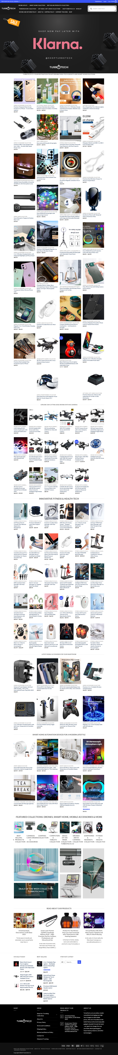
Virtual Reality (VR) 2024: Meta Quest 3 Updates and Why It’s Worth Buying (87, 932)
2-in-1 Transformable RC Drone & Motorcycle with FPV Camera (51, 488)
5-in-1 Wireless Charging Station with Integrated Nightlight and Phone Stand (24, 254)
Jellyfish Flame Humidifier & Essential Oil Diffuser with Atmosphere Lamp (24, 182)
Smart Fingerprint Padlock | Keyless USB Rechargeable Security (69, 804)
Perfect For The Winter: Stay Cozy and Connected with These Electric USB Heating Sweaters (64, 933)
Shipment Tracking (62, 12)
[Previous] (14, 834)
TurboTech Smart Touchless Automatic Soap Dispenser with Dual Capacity (70, 145)
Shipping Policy (49, 12)
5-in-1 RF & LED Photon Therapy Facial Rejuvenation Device (66, 614)
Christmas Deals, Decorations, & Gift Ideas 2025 (18, 932)
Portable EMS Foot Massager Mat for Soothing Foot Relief (34, 554)
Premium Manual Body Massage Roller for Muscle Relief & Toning (35, 614)
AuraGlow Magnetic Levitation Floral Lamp (70, 181)
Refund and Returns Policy (28, 12)
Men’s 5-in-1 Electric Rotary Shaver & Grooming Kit (19, 644)
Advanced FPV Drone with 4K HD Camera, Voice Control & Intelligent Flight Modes (35, 489)
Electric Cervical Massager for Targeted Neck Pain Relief (35, 584)
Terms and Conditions (43, 1025)
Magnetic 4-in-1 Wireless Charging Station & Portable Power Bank (92, 359)
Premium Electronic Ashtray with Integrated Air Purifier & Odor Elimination (92, 396)
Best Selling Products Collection (58, 5)
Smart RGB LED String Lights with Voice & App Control (46, 214)
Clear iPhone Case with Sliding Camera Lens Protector (93, 287)
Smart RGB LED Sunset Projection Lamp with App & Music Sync (92, 251)
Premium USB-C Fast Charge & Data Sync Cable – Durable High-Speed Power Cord (23, 146)
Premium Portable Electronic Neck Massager (46, 325)
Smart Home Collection (37, 5)
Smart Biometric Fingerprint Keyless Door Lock (23, 218)
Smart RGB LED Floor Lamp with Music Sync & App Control (47, 804)
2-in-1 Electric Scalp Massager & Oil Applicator (80, 524)
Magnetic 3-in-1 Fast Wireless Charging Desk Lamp (24, 326)
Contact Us (40, 1035)
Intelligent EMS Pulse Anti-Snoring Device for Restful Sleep (81, 584)
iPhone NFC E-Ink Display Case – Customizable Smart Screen (45, 687)
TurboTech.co (98, 1)
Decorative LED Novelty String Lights (47, 143)
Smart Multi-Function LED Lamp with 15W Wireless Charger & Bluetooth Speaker (93, 805)
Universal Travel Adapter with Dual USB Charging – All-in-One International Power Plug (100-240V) (24, 688)
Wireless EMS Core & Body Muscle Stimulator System (66, 644)
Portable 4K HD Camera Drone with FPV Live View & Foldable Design (35, 458)
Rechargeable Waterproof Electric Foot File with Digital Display (36, 644)
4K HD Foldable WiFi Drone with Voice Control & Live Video (35, 429)
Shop (70, 12)
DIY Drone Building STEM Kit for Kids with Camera (50, 429)
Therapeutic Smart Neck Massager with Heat (51, 583)
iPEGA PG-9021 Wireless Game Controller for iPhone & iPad (68, 725)
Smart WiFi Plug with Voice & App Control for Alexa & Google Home (23, 768)
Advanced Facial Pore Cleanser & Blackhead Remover (96, 614)
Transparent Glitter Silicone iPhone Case (23, 290)
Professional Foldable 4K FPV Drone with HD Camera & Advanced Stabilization (82, 489)
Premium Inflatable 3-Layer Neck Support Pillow (35, 524)
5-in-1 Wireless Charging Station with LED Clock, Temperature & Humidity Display (24, 726)
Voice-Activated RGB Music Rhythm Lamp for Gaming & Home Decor (92, 768)
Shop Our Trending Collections (43, 1015)
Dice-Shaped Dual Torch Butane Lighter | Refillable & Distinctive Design (93, 107)
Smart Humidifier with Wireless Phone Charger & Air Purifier (70, 289)
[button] (105, 1)
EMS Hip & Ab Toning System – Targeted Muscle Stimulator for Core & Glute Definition (66, 525)
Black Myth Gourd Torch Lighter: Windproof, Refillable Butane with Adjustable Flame (69, 363)
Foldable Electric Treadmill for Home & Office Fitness (96, 554)
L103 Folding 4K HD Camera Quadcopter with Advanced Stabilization (20, 429)
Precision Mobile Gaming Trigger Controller (46, 725)
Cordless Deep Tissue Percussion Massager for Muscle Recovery (97, 584)
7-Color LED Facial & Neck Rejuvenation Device (80, 614)
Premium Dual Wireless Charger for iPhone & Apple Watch (92, 179)
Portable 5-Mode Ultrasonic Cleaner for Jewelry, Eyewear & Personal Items (96, 645)
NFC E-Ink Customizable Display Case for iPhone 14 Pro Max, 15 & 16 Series (70, 687)
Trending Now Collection (27, 8)
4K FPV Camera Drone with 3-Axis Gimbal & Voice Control (46, 361)
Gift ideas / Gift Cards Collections (49, 8)
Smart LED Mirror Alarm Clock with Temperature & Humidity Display (69, 768)
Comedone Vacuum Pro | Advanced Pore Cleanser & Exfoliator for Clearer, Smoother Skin (20, 555)
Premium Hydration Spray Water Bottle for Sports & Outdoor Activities (47, 107)
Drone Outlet (22, 5)
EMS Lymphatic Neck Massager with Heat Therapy (19, 584)
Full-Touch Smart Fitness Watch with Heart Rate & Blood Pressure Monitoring (51, 555)
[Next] (104, 834)
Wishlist (78, 8)
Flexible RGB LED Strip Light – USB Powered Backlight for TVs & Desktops (47, 768)
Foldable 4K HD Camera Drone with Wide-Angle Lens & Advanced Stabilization (66, 489)
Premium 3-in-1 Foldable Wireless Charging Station (92, 687)
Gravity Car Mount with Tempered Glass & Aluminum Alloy (92, 215)
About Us (40, 12)
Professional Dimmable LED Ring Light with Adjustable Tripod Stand (70, 253)
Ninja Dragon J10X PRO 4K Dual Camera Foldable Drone (81, 458)
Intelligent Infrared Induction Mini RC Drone (97, 457)
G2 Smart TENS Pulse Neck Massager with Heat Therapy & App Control (96, 525)
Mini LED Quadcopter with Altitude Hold (19, 457)
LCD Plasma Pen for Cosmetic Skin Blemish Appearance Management (20, 525)
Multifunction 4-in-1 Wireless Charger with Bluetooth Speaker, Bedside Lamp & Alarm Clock (70, 108)
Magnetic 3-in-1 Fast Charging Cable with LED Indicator (92, 725)
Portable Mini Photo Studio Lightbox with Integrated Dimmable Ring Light (70, 217)
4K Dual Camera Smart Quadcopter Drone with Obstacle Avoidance (50, 458)
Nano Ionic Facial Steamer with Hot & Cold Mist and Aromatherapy (51, 644)
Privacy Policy (41, 1022)
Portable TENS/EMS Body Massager (80, 553)
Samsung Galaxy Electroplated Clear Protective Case (46, 178)
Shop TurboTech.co (69, 8)
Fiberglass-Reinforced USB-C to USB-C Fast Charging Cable (93, 143)
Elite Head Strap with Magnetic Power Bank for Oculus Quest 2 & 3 (47, 397)
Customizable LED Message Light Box (24, 803)
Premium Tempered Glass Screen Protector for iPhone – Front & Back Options (23, 108)
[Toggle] (57, 1015)
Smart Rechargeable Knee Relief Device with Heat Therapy (81, 644)
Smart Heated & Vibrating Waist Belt (49, 613)
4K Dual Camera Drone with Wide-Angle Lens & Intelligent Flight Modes (97, 429)
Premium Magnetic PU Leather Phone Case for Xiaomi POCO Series (93, 323)
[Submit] (79, 962)
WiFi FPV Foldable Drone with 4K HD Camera (65, 429)
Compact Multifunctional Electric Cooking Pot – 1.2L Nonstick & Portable (69, 326)
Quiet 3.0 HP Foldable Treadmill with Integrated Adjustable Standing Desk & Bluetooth (66, 585)
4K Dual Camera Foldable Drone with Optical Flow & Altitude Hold (20, 489)
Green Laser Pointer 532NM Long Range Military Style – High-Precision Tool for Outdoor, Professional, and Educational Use (41, 935)
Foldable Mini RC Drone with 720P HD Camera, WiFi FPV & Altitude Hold (66, 459)
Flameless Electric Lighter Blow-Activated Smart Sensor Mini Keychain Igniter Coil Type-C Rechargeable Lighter (47, 287)
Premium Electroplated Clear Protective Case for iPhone (21, 362)
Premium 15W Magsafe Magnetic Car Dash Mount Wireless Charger (47, 250)
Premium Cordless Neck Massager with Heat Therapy (51, 524)
